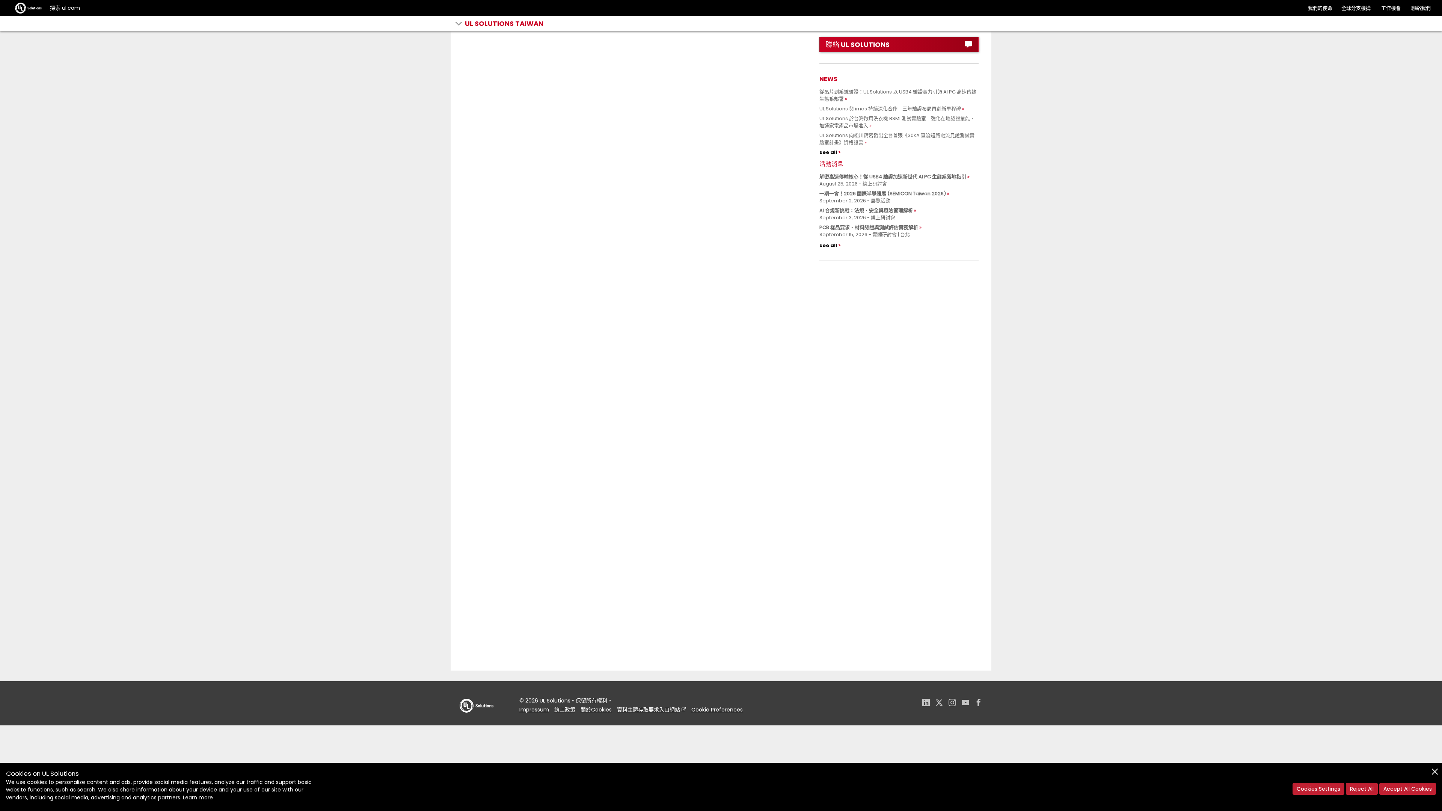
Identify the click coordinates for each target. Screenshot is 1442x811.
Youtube (965, 703)
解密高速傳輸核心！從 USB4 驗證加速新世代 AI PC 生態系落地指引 (892, 176)
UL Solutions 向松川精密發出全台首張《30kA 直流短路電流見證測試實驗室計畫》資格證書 (896, 139)
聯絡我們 (1421, 8)
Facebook (978, 703)
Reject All (1362, 789)
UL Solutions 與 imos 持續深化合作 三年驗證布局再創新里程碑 (890, 108)
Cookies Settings (1318, 789)
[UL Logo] (476, 720)
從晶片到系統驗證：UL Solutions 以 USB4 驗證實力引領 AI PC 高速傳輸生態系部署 (897, 95)
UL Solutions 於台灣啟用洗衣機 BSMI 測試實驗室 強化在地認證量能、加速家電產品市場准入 (897, 122)
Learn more (198, 797)
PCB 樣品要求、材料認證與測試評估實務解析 (868, 227)
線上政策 (564, 709)
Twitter (939, 703)
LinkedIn (926, 703)
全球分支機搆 (1356, 8)
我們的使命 (1320, 8)
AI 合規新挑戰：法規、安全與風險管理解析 (866, 210)
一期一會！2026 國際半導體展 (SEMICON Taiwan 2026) (882, 193)
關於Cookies (596, 709)
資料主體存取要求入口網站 (648, 709)
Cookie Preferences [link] (717, 709)
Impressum (534, 709)
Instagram (952, 703)
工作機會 (1391, 8)
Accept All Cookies (1407, 789)
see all (828, 152)
